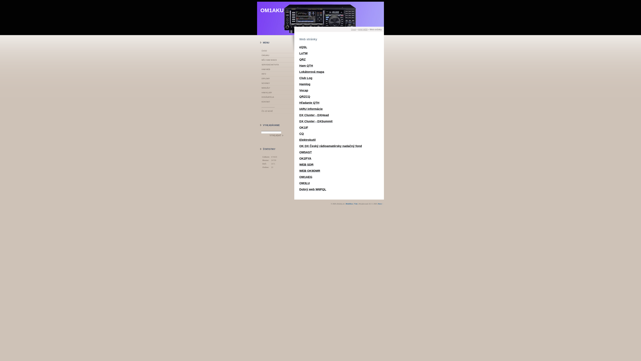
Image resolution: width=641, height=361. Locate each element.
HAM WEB (363, 29)
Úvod (353, 29)
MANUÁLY (266, 88)
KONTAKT (266, 102)
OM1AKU (272, 10)
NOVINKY (266, 83)
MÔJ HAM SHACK (269, 60)
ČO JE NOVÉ (267, 111)
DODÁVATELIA (268, 97)
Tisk (355, 204)
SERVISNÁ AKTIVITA (270, 65)
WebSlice (349, 204)
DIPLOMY (266, 79)
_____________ (268, 106)
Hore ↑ (380, 204)
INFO (264, 74)
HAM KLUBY (267, 93)
